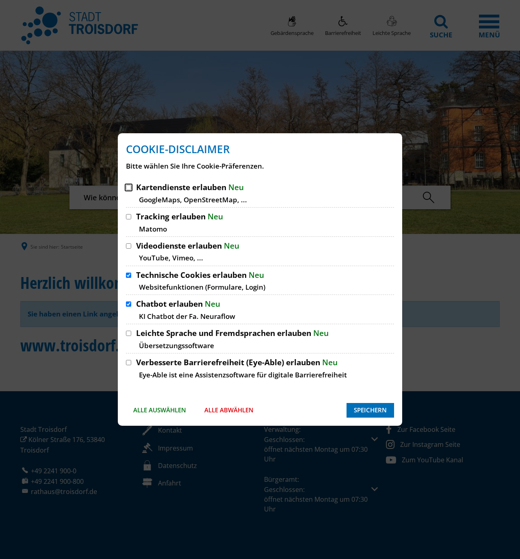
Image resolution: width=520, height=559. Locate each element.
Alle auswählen (159, 410)
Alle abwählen (229, 410)
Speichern (370, 410)
